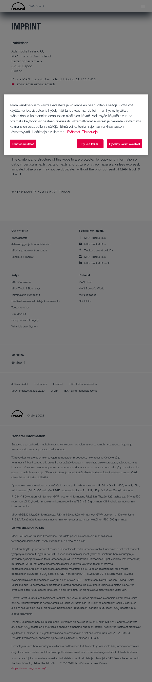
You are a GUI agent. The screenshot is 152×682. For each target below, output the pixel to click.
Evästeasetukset (23, 144)
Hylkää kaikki (90, 144)
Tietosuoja (90, 131)
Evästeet (74, 131)
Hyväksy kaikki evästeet (124, 144)
